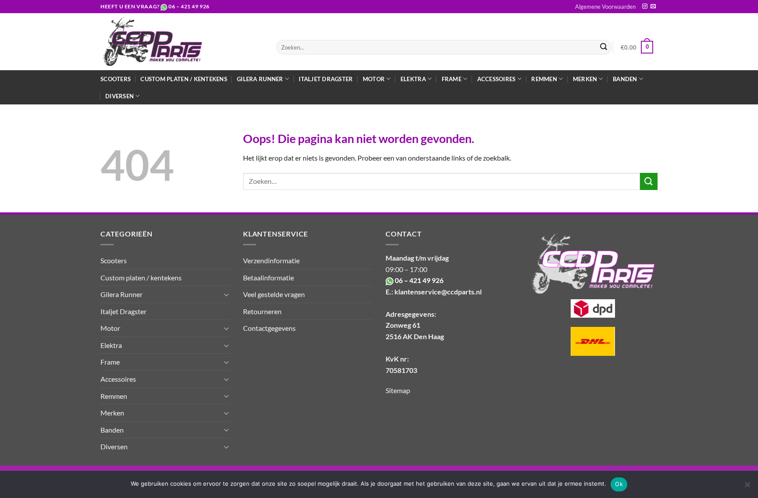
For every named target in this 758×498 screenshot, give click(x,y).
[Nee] (747, 487)
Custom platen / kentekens (183, 78)
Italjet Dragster (326, 78)
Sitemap (398, 390)
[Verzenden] (603, 47)
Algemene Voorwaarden (605, 6)
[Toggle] (226, 294)
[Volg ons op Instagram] (644, 7)
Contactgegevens (269, 328)
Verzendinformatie (271, 260)
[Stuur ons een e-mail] (653, 7)
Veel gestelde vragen (274, 294)
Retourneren (262, 311)
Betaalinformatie (268, 277)
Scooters (115, 78)
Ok (619, 483)
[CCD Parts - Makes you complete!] (181, 41)
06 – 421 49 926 (189, 6)
